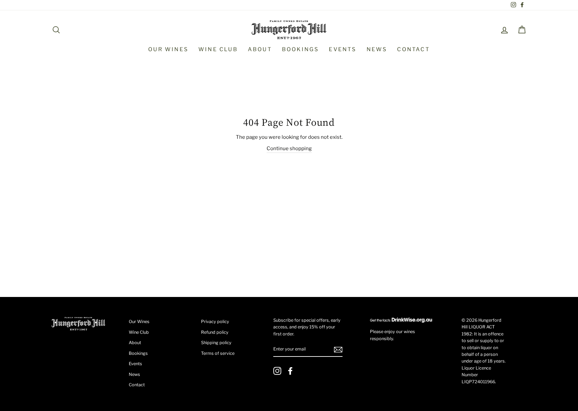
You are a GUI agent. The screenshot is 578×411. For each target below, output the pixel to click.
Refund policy (214, 332)
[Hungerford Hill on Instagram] (277, 371)
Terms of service (217, 353)
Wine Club (218, 49)
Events (342, 49)
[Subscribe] (338, 349)
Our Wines (168, 49)
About (260, 49)
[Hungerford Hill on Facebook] (290, 371)
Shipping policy (216, 342)
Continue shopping (289, 148)
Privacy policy (215, 321)
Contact (413, 49)
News (377, 49)
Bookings (300, 49)
